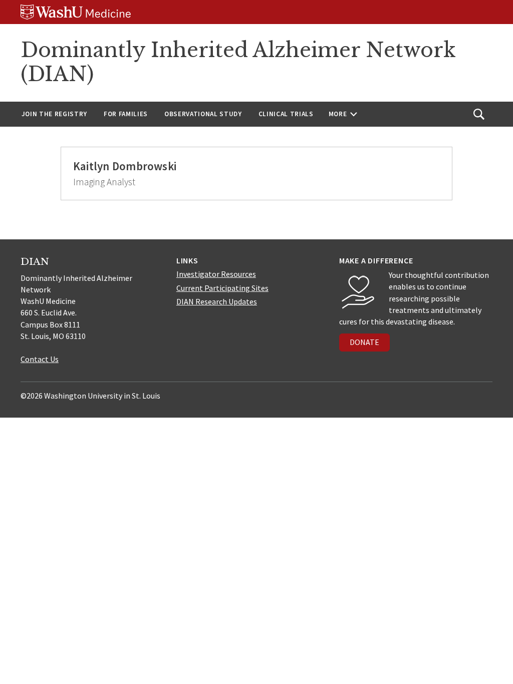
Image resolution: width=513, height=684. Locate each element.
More (338, 114)
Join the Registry (54, 114)
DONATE (364, 342)
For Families (126, 114)
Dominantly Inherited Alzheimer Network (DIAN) (238, 62)
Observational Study (203, 114)
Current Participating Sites (222, 288)
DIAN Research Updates (216, 301)
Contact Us (40, 359)
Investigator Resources (216, 274)
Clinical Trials (286, 114)
